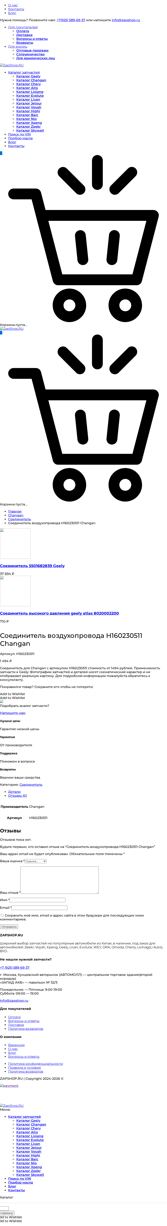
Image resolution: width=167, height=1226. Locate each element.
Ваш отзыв (10, 893)
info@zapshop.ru (126, 20)
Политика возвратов (25, 1029)
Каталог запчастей (24, 72)
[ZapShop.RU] (12, 65)
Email (5, 908)
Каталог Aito (27, 88)
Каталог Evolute (30, 96)
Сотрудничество (30, 54)
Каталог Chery (28, 84)
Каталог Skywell (30, 130)
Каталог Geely (28, 76)
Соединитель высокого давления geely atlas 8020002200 (59, 613)
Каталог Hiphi (28, 111)
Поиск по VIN (19, 134)
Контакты (16, 9)
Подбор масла (20, 138)
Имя (4, 900)
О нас (13, 5)
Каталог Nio (26, 119)
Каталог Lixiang (29, 92)
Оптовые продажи (32, 50)
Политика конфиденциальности (35, 1064)
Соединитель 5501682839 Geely (32, 565)
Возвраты (24, 43)
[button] (12, 694)
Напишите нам (12, 713)
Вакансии (16, 1045)
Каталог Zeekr (28, 127)
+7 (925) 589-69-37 (15, 968)
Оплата (22, 31)
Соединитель (19, 519)
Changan (15, 515)
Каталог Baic (27, 115)
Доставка (24, 35)
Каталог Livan (28, 99)
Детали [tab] (14, 792)
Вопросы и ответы (32, 39)
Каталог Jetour (29, 103)
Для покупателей (23, 27)
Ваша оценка (12, 861)
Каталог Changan (31, 80)
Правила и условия (24, 1068)
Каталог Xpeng (29, 123)
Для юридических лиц (35, 58)
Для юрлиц (17, 46)
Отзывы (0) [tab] (17, 796)
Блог (12, 13)
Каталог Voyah (28, 107)
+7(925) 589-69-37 (71, 20)
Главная (15, 511)
